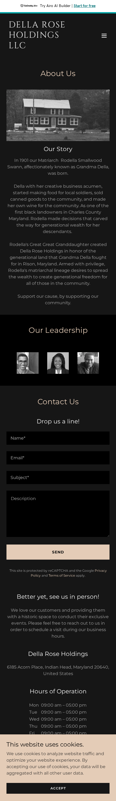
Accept (58, 788)
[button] (104, 35)
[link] (42, 46)
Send (58, 552)
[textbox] (58, 438)
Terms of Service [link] (62, 575)
